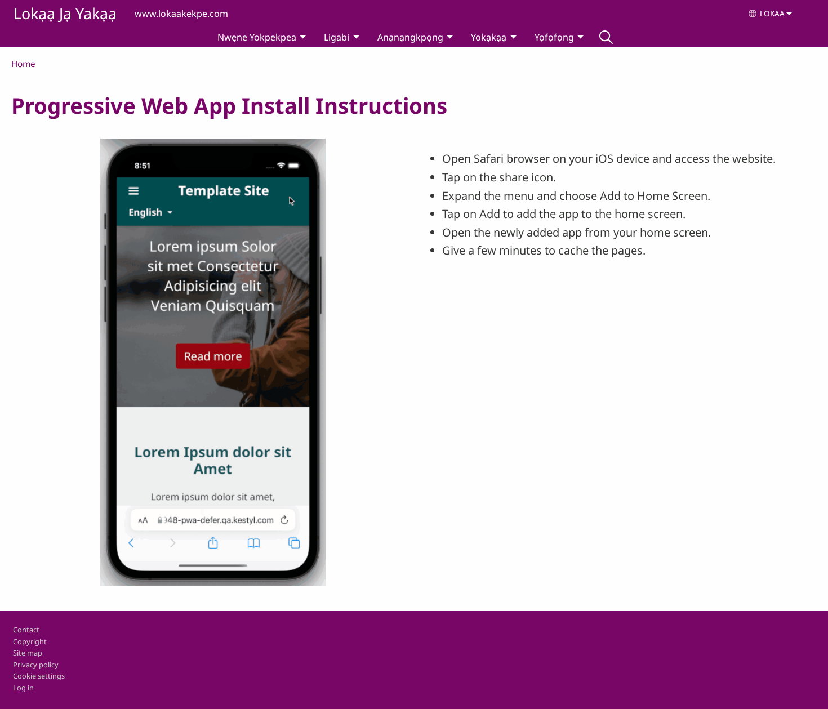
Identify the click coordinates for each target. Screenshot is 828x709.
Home (23, 64)
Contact (26, 630)
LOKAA (772, 13)
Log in (23, 688)
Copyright (30, 641)
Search (606, 37)
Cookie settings (39, 676)
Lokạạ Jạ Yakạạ (65, 13)
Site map (27, 653)
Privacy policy (36, 664)
